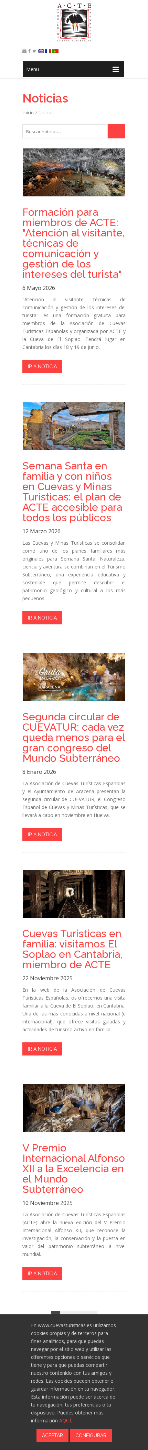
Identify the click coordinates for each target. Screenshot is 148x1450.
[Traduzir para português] (55, 51)
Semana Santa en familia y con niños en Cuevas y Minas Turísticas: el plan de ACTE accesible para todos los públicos (72, 492)
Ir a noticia (42, 366)
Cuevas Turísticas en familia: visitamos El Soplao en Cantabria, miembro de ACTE (72, 949)
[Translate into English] (41, 51)
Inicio (28, 113)
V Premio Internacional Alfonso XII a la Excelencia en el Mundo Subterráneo (73, 1169)
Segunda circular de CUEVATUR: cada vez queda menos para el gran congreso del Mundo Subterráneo (73, 737)
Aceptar (52, 1435)
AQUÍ (65, 1420)
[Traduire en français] (48, 51)
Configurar (90, 1435)
